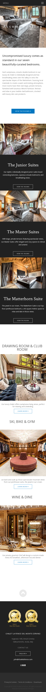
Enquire (22, 653)
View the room (23, 320)
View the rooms (22, 111)
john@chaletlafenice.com (23, 659)
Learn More (23, 411)
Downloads (38, 682)
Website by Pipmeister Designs (23, 688)
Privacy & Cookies (10, 682)
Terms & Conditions (25, 682)
